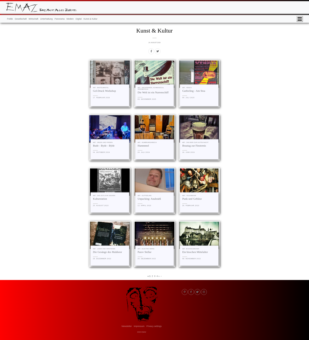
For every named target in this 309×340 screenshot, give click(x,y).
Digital (79, 19)
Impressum (139, 326)
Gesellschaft (21, 19)
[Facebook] (151, 51)
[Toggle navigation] (300, 19)
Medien (70, 19)
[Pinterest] (185, 292)
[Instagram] (204, 292)
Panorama (60, 19)
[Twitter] (158, 51)
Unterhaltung (46, 19)
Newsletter (127, 326)
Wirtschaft (33, 19)
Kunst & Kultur (90, 19)
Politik (10, 19)
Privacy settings (154, 326)
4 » (158, 276)
